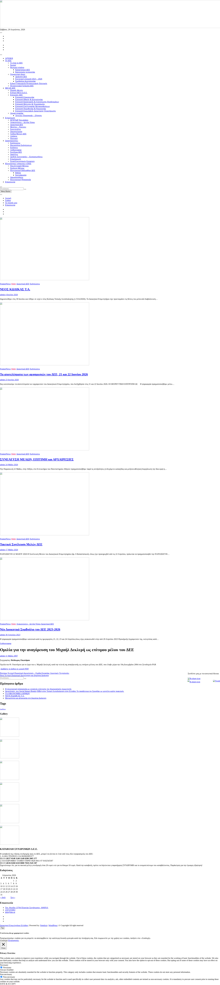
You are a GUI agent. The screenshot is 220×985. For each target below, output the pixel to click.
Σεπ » (13, 897)
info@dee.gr (10, 912)
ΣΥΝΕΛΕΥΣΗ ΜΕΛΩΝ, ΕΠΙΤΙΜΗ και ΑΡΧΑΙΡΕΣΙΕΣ (37, 459)
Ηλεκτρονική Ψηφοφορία (20, 180)
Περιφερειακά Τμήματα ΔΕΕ (22, 86)
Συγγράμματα (20, 175)
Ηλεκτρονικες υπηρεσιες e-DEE (18, 163)
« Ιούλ (3, 897)
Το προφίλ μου (11, 203)
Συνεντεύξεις (15, 129)
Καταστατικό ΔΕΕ (22, 70)
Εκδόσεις (14, 147)
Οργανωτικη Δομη (17, 74)
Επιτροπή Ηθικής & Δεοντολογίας (29, 99)
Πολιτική (14, 138)
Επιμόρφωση (15, 159)
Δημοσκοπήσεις (16, 177)
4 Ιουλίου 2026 (11, 295)
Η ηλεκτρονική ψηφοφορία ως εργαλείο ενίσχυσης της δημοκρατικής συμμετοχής (38, 689)
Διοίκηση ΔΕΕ (21, 77)
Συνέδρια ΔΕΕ (16, 152)
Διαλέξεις (14, 154)
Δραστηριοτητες (11, 141)
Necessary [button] (4, 965)
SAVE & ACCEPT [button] (8, 984)
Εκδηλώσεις (15, 143)
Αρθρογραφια (15, 150)
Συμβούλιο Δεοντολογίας (25, 81)
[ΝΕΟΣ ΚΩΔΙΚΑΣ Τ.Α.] (44, 279)
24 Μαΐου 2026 (11, 465)
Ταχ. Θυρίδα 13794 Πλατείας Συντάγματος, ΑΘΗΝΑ (26, 908)
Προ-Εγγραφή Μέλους (19, 166)
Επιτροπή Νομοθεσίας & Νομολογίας (30, 109)
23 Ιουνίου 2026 (12, 380)
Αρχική (8, 198)
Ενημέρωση (10, 118)
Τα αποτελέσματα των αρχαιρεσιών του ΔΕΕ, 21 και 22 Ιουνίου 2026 (44, 374)
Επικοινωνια (10, 182)
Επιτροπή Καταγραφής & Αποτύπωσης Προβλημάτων (37, 102)
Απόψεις (13, 136)
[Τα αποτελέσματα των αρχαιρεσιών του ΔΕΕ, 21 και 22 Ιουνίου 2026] (44, 365)
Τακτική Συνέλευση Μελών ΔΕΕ (21, 544)
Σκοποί (13, 65)
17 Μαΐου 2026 (11, 550)
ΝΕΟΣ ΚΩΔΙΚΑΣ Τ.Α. (15, 289)
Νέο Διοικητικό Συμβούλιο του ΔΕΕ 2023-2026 (30, 629)
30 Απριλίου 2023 (12, 635)
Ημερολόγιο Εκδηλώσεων (21, 145)
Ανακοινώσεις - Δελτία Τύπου (28, 624)
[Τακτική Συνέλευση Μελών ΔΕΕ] (44, 535)
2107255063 (10, 910)
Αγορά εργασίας (16, 113)
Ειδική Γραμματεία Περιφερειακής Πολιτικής (28, 83)
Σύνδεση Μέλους (17, 168)
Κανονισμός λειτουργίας (25, 72)
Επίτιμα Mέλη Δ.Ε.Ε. (18, 93)
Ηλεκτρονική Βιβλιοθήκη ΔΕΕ (22, 170)
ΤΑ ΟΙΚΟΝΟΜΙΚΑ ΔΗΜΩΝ (17, 693)
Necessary (7, 967)
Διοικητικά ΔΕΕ (16, 125)
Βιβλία (18, 173)
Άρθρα (8, 200)
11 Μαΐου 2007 (11, 656)
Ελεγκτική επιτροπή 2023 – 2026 (28, 79)
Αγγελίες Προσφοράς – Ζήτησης (28, 115)
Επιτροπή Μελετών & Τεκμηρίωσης (30, 104)
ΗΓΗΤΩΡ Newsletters (19, 120)
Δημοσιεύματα (16, 131)
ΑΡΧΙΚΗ (9, 58)
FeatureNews (5, 284)
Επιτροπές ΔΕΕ (16, 95)
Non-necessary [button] (6, 974)
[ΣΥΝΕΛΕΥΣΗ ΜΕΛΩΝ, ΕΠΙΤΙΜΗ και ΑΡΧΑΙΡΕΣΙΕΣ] (44, 450)
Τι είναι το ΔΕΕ (16, 63)
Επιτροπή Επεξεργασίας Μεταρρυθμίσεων (32, 106)
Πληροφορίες (13, 940)
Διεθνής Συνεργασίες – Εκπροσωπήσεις (26, 157)
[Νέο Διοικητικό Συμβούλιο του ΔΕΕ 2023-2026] (44, 620)
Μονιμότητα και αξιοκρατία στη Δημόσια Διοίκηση (25, 698)
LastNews (3, 709)
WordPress (53, 925)
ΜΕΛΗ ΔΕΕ (10, 88)
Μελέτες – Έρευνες (18, 127)
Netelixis (43, 925)
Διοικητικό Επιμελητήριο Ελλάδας (14, 925)
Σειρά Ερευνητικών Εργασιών (22, 161)
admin (2, 295)
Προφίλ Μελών (16, 90)
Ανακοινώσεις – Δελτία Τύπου (22, 122)
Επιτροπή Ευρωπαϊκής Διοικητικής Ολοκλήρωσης (35, 111)
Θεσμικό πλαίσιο (17, 67)
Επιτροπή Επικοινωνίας (24, 97)
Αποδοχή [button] (4, 940)
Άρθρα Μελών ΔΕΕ (18, 134)
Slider (13, 284)
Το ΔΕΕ (8, 61)
